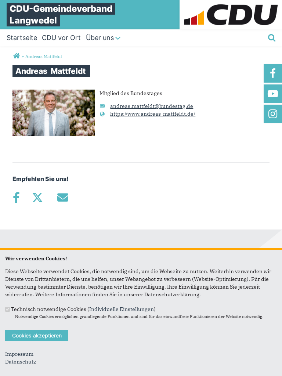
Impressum (19, 354)
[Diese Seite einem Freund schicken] (62, 197)
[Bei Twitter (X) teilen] (37, 197)
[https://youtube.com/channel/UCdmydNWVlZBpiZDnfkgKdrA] (273, 93)
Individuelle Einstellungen (121, 309)
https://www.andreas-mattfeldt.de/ (152, 114)
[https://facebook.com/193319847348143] (273, 73)
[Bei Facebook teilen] (16, 197)
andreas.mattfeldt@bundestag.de (151, 106)
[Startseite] (231, 3)
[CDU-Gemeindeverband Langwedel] (16, 56)
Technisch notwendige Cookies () (83, 309)
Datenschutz (20, 361)
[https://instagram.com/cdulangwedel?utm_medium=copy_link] (273, 114)
